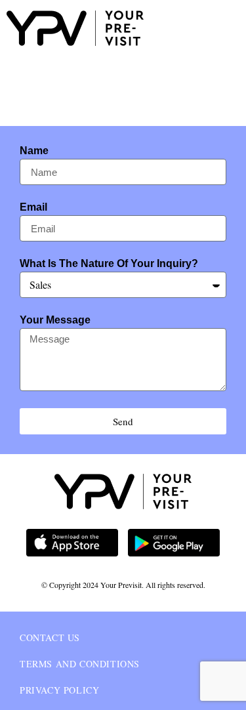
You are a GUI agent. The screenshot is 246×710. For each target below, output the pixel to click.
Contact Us (50, 637)
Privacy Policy (59, 690)
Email (33, 207)
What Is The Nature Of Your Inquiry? (109, 264)
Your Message (55, 320)
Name (34, 151)
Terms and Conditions (80, 664)
